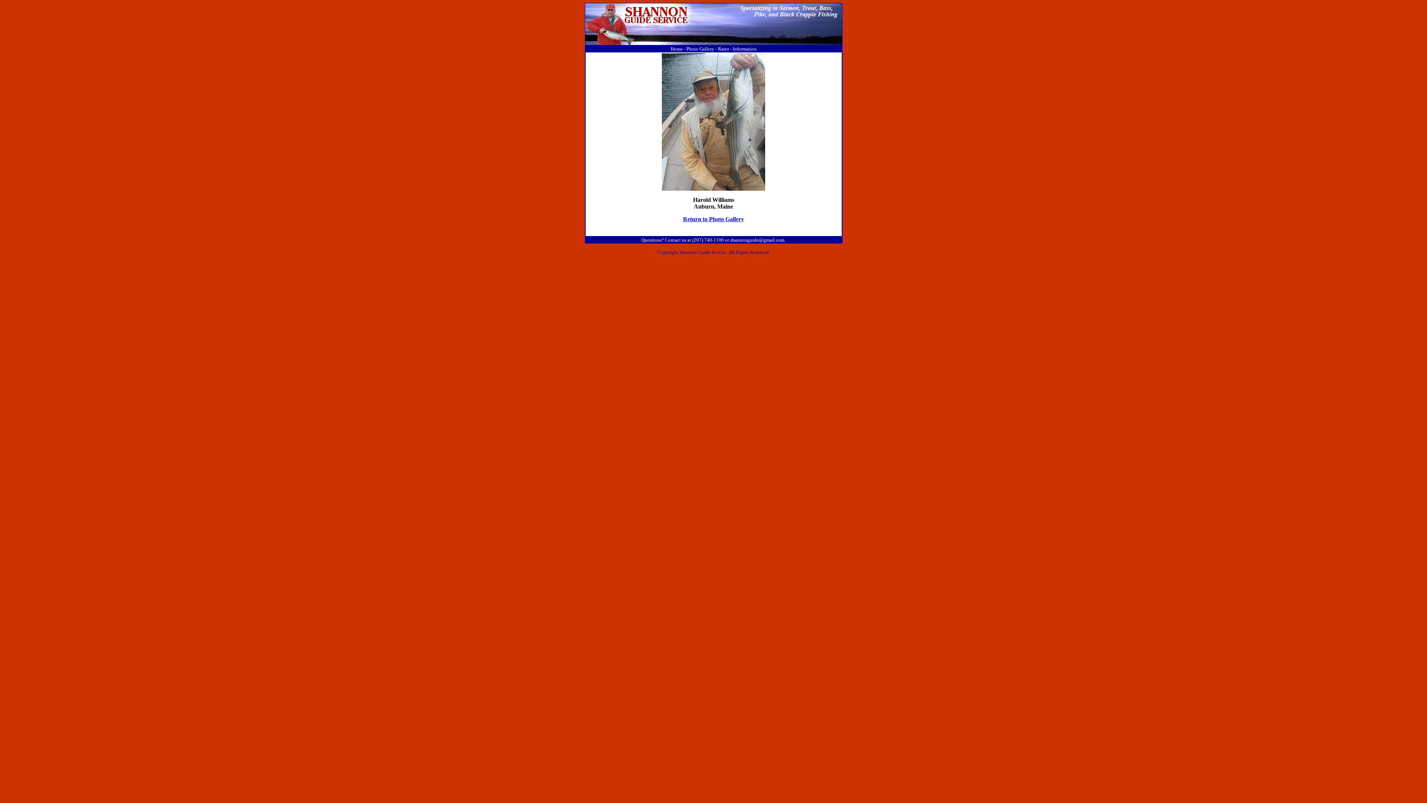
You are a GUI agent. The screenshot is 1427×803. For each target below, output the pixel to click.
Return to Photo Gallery (713, 219)
